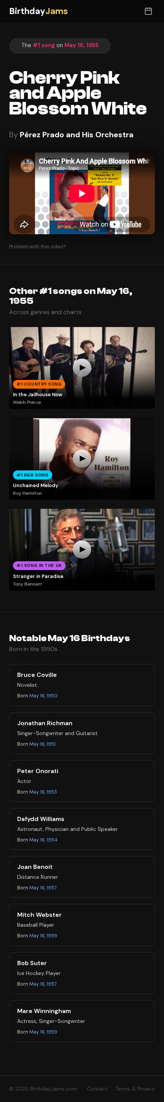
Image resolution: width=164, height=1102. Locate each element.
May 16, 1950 (43, 695)
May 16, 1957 (43, 887)
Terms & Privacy (135, 1089)
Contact (97, 1089)
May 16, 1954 (43, 840)
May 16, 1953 (43, 792)
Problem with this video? (37, 246)
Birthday (38, 11)
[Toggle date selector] (148, 11)
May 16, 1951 (42, 744)
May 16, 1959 (43, 935)
